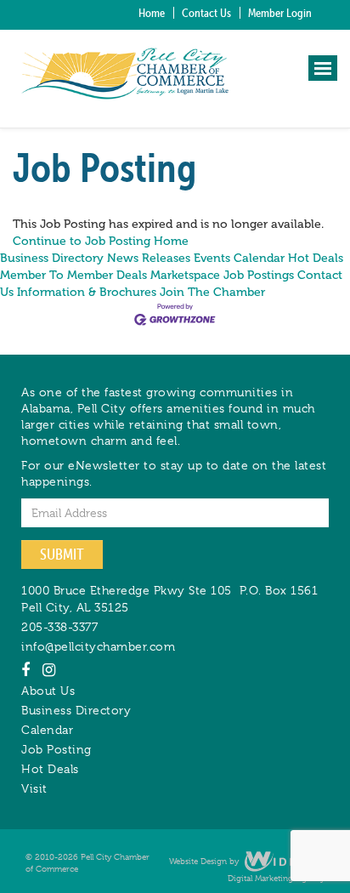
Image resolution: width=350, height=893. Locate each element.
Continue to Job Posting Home (101, 241)
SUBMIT (62, 554)
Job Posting (56, 749)
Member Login (280, 13)
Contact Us (206, 13)
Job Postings (258, 275)
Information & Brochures (86, 292)
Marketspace (185, 275)
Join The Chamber (212, 292)
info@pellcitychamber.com (98, 646)
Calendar (47, 730)
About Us (48, 690)
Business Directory (52, 258)
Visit (34, 788)
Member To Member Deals (73, 275)
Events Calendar (239, 258)
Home (151, 13)
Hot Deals (315, 258)
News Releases (148, 258)
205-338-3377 (59, 627)
